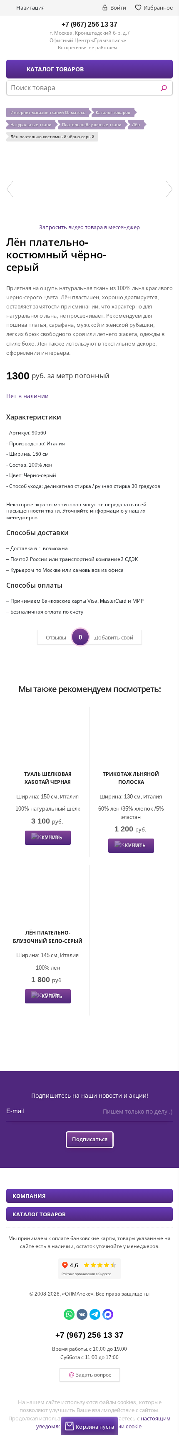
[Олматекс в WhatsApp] (69, 1314)
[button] (9, 189)
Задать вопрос (93, 1374)
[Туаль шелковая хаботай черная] (47, 739)
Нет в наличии (27, 396)
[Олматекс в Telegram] (95, 1314)
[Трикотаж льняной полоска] (131, 739)
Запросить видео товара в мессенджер (89, 227)
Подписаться (89, 1139)
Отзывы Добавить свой (89, 637)
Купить (52, 837)
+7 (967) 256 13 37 (89, 24)
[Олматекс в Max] (107, 1314)
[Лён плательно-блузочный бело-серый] (47, 898)
